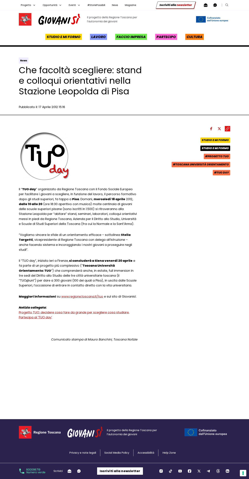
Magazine (130, 5)
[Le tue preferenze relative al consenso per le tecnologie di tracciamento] (243, 473)
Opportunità (50, 5)
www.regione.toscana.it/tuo (82, 296)
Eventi (72, 5)
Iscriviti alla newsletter (120, 471)
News (115, 5)
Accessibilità (146, 453)
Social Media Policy (116, 453)
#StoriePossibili (96, 5)
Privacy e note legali (82, 453)
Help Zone (169, 453)
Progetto (26, 5)
